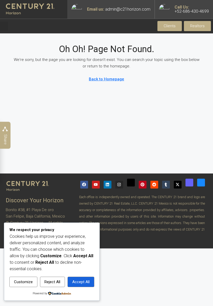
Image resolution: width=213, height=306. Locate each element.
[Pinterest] (143, 185)
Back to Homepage (106, 79)
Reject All (52, 282)
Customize (23, 282)
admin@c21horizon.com (127, 9)
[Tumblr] (166, 185)
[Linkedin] (107, 185)
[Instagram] (119, 185)
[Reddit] (154, 185)
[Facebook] (84, 185)
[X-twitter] (178, 185)
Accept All (81, 282)
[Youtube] (96, 185)
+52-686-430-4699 (192, 11)
